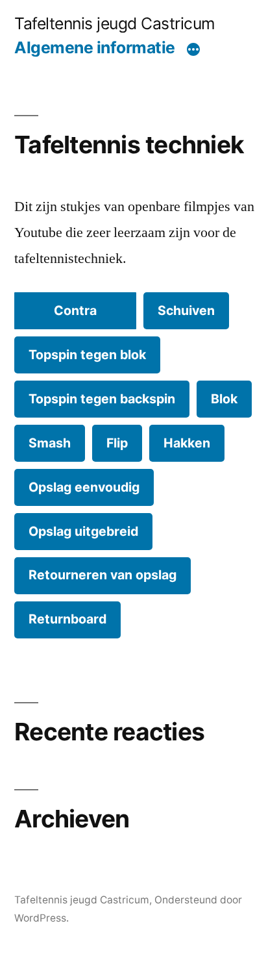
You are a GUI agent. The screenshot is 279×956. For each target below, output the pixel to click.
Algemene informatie (94, 47)
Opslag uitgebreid (83, 531)
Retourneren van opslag (102, 575)
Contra (75, 310)
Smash (50, 443)
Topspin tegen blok (87, 354)
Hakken (187, 443)
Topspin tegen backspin (102, 399)
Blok (224, 399)
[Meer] (193, 50)
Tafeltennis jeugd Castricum (114, 23)
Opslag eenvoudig (84, 487)
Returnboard (67, 619)
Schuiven (186, 310)
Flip (117, 443)
